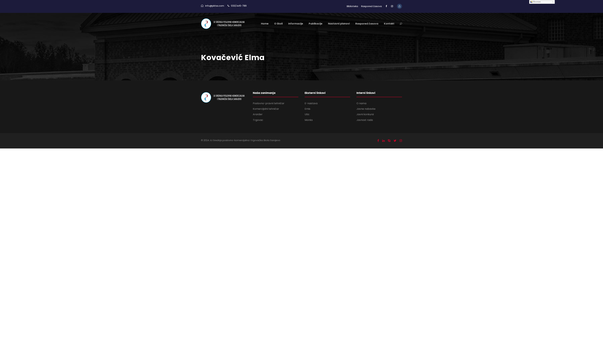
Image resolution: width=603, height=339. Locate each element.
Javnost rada (364, 120)
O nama (361, 103)
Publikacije (315, 23)
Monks (309, 120)
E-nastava (311, 103)
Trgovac (258, 120)
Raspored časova (371, 6)
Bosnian (537, 2)
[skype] (389, 140)
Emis (307, 109)
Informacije (295, 23)
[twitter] (395, 140)
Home (265, 23)
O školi (278, 23)
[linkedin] (383, 140)
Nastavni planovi (339, 23)
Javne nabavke (365, 109)
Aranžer (258, 114)
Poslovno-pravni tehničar (268, 103)
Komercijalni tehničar (266, 109)
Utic (307, 114)
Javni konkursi (365, 114)
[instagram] (392, 6)
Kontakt (389, 23)
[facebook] (386, 6)
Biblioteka (352, 6)
